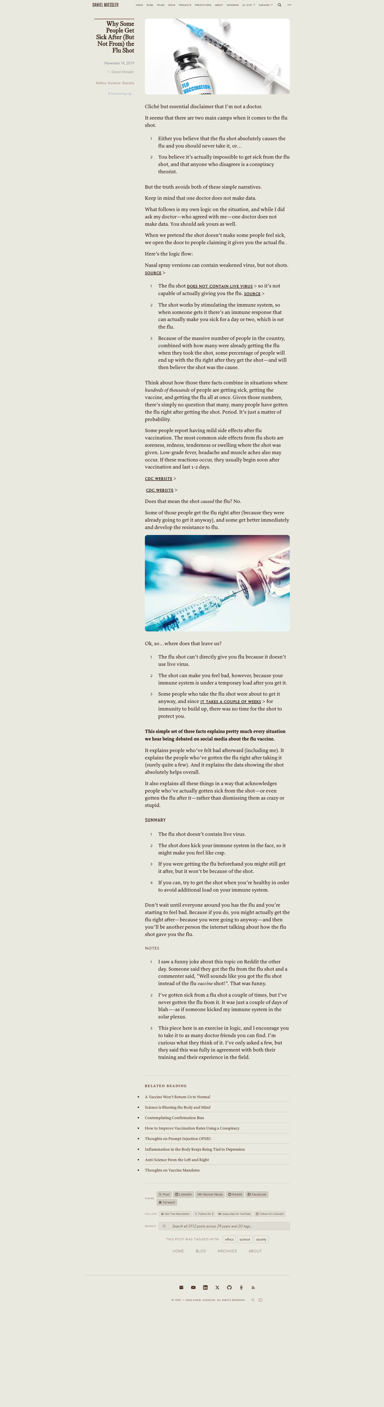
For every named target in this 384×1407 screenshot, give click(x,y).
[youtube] (193, 1287)
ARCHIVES (227, 1251)
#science (114, 83)
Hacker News (210, 1194)
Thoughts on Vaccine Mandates (172, 1170)
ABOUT (255, 1251)
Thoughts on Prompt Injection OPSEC (178, 1138)
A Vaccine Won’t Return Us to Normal (177, 1096)
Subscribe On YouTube (236, 1213)
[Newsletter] (181, 1287)
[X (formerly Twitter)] (217, 1287)
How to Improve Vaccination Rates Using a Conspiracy (192, 1128)
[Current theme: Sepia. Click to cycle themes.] (260, 1300)
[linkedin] (205, 1287)
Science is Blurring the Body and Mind (177, 1107)
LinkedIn (185, 1194)
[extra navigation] (289, 5)
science (245, 1239)
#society (128, 83)
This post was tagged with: (193, 1239)
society (261, 1239)
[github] (229, 1287)
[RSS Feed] (253, 1287)
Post (166, 1194)
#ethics (101, 83)
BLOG (201, 1251)
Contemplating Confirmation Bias (174, 1117)
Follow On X (206, 1213)
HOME (178, 1251)
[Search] (279, 5)
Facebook (259, 1194)
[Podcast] (241, 1287)
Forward (169, 1202)
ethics (229, 1239)
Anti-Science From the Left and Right (177, 1159)
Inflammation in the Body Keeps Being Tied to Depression (195, 1149)
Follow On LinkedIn (272, 1213)
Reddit (237, 1194)
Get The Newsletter (177, 1213)
